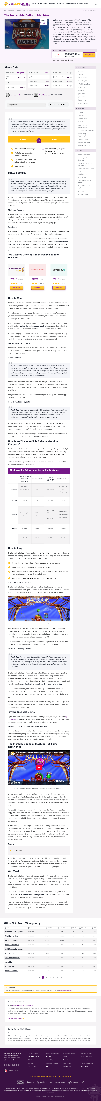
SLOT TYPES (52, 4)
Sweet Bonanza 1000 (85, 145)
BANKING (80, 4)
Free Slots (81, 71)
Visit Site (16, 288)
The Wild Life (82, 122)
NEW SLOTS (35, 4)
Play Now (89, 55)
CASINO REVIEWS (70, 4)
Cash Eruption (82, 119)
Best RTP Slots (82, 78)
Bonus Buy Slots (83, 81)
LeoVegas (81, 90)
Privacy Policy (49, 1060)
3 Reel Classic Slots (84, 84)
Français (17, 1070)
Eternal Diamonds (84, 155)
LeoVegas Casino (86, 1060)
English (11, 1070)
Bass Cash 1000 (83, 174)
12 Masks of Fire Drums (86, 130)
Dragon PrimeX (83, 194)
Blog (47, 1066)
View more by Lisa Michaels (15, 1018)
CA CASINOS (60, 4)
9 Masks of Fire (83, 139)
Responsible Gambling (65, 990)
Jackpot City (82, 87)
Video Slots (31, 1060)
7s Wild (80, 112)
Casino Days (82, 100)
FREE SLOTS (43, 4)
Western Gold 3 (83, 177)
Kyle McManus (44, 95)
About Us (48, 1056)
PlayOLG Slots (32, 1066)
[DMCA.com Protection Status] (30, 1082)
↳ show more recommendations (62, 60)
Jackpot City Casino (86, 1056)
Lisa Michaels (15, 95)
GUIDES (86, 4)
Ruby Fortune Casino (87, 1063)
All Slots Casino (83, 103)
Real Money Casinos (33, 1056)
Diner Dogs (81, 191)
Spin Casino (82, 94)
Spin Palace (81, 97)
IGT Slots (81, 74)
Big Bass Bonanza (84, 142)
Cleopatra (81, 115)
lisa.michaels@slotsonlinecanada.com (22, 1005)
